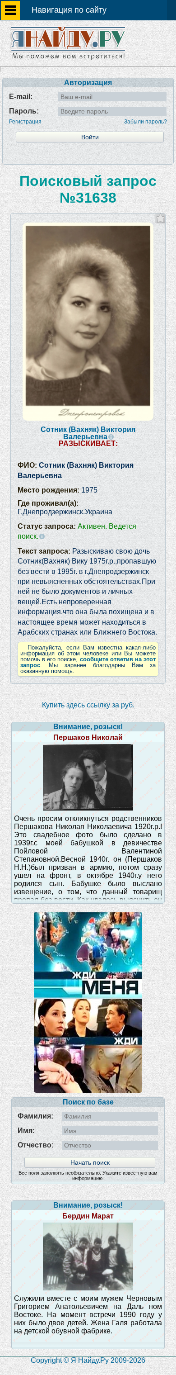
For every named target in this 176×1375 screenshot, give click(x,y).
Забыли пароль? (145, 122)
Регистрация (25, 122)
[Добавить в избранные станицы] (160, 218)
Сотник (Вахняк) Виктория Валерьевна (88, 433)
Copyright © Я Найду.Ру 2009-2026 (88, 1360)
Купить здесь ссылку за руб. (88, 705)
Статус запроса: (77, 531)
